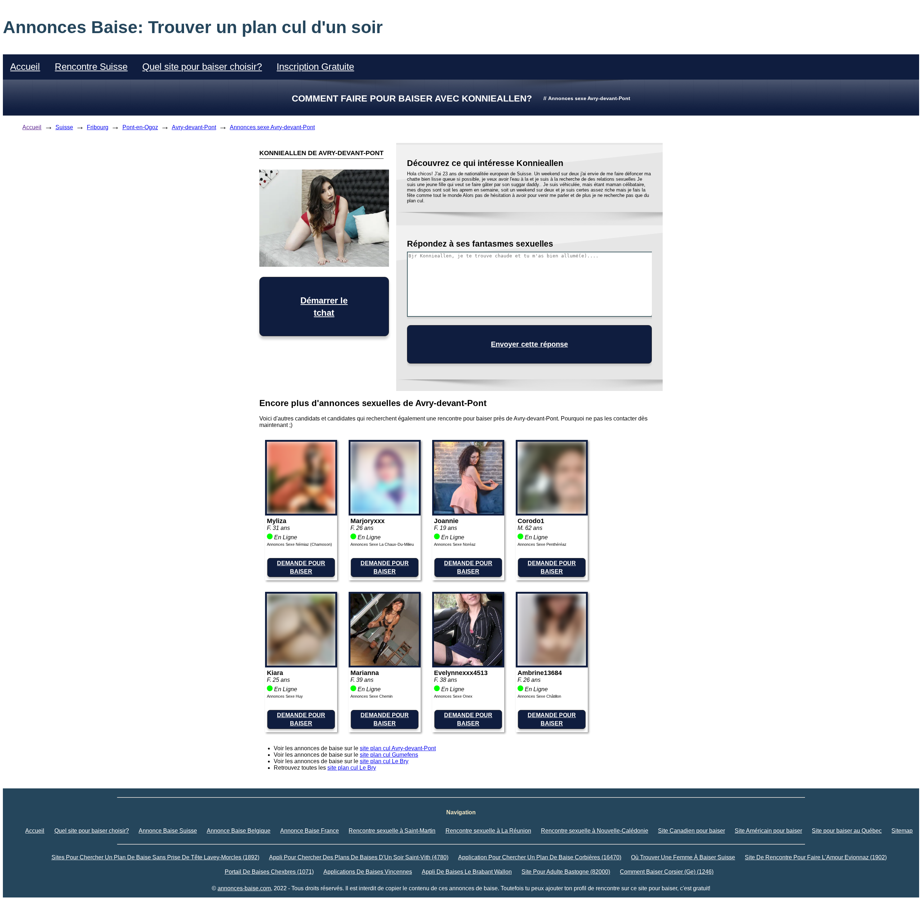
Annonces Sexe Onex (453, 696)
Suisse (64, 127)
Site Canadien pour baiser (691, 831)
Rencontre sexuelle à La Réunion (488, 831)
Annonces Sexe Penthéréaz (542, 544)
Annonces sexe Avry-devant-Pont (272, 127)
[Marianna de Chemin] (384, 664)
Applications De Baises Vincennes (367, 872)
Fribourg (97, 127)
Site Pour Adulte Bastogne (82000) (566, 872)
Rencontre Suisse (91, 67)
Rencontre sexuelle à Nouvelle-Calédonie (594, 831)
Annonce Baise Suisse (168, 831)
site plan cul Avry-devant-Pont (398, 748)
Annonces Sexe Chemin (371, 696)
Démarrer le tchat (324, 307)
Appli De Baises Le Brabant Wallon (467, 872)
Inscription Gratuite (315, 67)
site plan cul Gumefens (389, 755)
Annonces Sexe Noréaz (455, 544)
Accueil (25, 67)
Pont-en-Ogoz (140, 127)
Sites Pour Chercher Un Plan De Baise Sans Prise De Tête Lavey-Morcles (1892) (155, 857)
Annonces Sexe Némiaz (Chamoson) (299, 544)
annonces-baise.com (244, 888)
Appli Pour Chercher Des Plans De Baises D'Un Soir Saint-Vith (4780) (358, 857)
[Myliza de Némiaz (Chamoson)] (301, 512)
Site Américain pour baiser (768, 831)
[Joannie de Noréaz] (468, 512)
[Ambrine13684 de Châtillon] (552, 664)
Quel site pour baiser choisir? (202, 67)
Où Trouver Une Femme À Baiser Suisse (683, 857)
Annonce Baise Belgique (238, 831)
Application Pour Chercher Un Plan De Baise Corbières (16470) (539, 857)
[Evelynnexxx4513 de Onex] (468, 664)
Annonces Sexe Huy (285, 696)
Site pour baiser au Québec (847, 831)
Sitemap (902, 831)
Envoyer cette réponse (529, 344)
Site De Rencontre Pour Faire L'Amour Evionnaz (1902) (816, 857)
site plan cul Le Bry (384, 761)
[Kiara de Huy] (301, 664)
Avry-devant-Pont (194, 127)
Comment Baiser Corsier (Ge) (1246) (666, 872)
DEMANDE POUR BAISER (301, 567)
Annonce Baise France (309, 831)
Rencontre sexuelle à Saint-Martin (392, 831)
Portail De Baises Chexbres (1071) (269, 872)
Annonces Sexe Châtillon (539, 696)
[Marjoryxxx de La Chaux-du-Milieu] (384, 512)
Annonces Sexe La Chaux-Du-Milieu (382, 544)
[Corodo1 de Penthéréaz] (552, 512)
